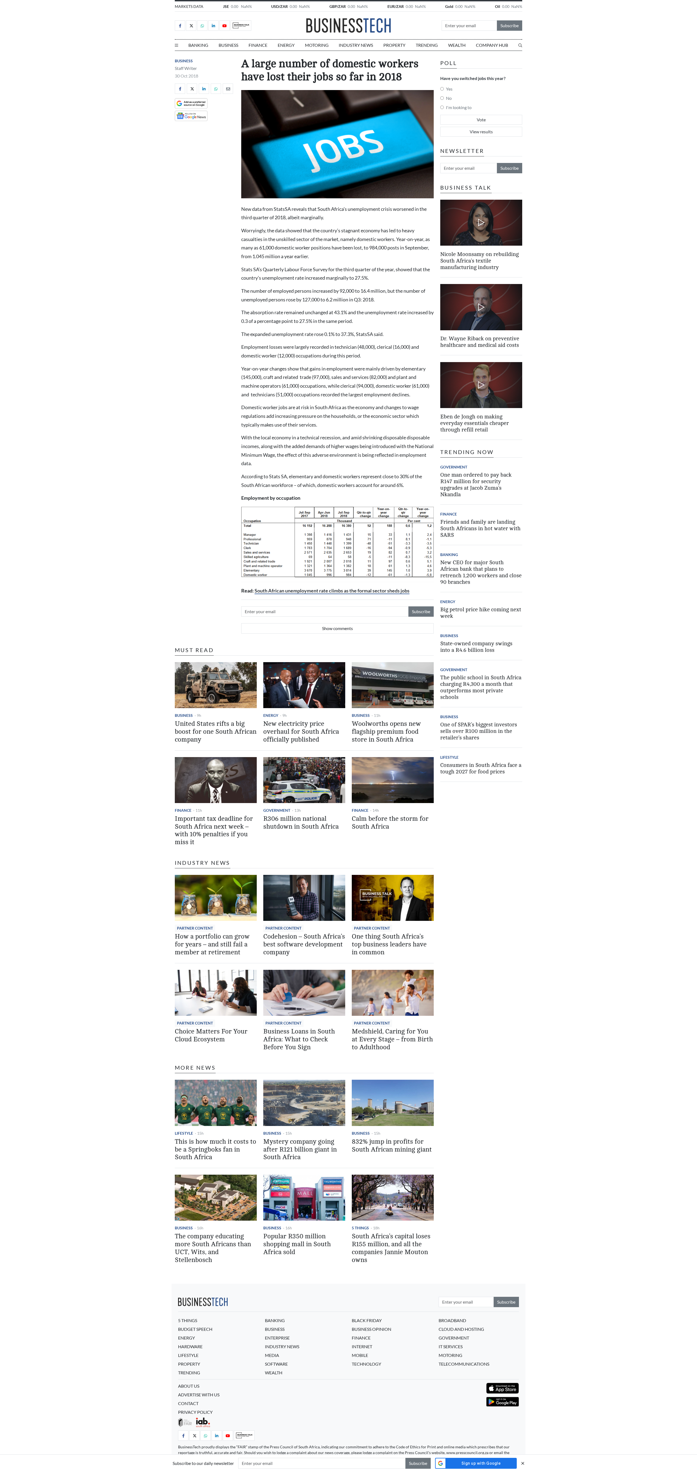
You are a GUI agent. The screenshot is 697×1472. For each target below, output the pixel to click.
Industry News (356, 45)
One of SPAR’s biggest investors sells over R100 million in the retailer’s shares (478, 731)
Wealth (457, 45)
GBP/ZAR (337, 6)
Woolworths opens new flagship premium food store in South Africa (386, 731)
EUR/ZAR (395, 6)
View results (481, 131)
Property (394, 45)
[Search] (520, 45)
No (449, 98)
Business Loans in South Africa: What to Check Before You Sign (299, 1039)
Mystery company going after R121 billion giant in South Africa (300, 1149)
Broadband (452, 1320)
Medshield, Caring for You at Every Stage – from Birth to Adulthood (392, 1039)
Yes (449, 88)
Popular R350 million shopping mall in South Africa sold (297, 1244)
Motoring (317, 45)
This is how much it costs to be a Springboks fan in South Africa (215, 1149)
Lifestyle (184, 1133)
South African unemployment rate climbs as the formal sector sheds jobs (332, 591)
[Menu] (176, 45)
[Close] (522, 1463)
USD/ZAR (279, 6)
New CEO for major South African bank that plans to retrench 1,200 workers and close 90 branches (481, 572)
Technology (366, 1363)
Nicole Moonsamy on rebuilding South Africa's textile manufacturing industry (479, 260)
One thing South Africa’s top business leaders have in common (389, 944)
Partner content (195, 928)
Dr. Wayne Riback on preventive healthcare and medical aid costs (479, 342)
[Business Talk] (241, 25)
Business (228, 45)
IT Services (451, 1346)
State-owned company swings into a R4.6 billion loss (476, 646)
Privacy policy (195, 1412)
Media (272, 1355)
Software (276, 1363)
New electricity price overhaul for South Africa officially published (301, 731)
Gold (449, 6)
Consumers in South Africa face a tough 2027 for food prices (480, 768)
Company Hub (492, 45)
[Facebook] (180, 25)
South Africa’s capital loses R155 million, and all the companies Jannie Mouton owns (391, 1248)
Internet (362, 1346)
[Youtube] (224, 25)
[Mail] (228, 89)
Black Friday (367, 1320)
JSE (226, 6)
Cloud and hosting (461, 1329)
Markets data (189, 6)
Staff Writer (186, 68)
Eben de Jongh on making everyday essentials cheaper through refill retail (474, 423)
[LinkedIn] (213, 25)
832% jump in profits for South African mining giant (392, 1145)
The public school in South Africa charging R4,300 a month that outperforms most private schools (480, 687)
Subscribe (509, 25)
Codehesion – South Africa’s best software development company (304, 944)
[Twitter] (191, 25)
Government (276, 810)
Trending (427, 45)
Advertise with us (198, 1394)
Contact (188, 1403)
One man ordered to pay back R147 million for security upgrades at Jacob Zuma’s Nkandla (476, 485)
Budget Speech (195, 1329)
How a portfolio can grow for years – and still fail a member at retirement (212, 944)
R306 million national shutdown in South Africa (301, 822)
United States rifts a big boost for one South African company (215, 731)
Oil (497, 6)
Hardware (190, 1346)
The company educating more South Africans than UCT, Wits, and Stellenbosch (213, 1248)
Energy (286, 45)
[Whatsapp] (202, 25)
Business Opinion (371, 1329)
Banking (198, 45)
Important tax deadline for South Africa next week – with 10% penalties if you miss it (214, 830)
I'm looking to (459, 107)
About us (188, 1385)
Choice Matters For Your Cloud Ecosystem (211, 1035)
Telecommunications (464, 1363)
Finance (258, 45)
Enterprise (277, 1337)
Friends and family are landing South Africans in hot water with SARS (480, 528)
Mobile (360, 1355)
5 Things (360, 1228)
